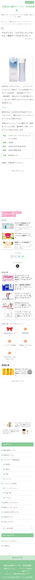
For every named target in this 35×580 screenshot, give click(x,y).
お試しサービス (8, 522)
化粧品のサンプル (9, 568)
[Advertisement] (17, 46)
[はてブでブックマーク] (19, 256)
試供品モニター (8, 517)
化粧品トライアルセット (11, 502)
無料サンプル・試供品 (9, 215)
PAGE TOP (18, 558)
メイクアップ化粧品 (10, 483)
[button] (29, 372)
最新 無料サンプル (9, 450)
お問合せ (6, 546)
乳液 (6, 474)
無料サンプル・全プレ (10, 507)
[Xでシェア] (12, 256)
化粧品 (10, 150)
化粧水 (7, 469)
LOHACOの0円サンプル (11, 512)
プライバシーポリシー (10, 541)
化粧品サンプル (8, 212)
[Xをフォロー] (17, 266)
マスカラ (8, 498)
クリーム (8, 479)
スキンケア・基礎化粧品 (11, 460)
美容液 (7, 464)
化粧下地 (8, 493)
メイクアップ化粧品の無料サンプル (26, 570)
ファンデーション (11, 488)
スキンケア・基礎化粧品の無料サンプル (17, 574)
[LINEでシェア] (23, 256)
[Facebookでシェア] (15, 256)
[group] (17, 372)
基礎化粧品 (17, 150)
